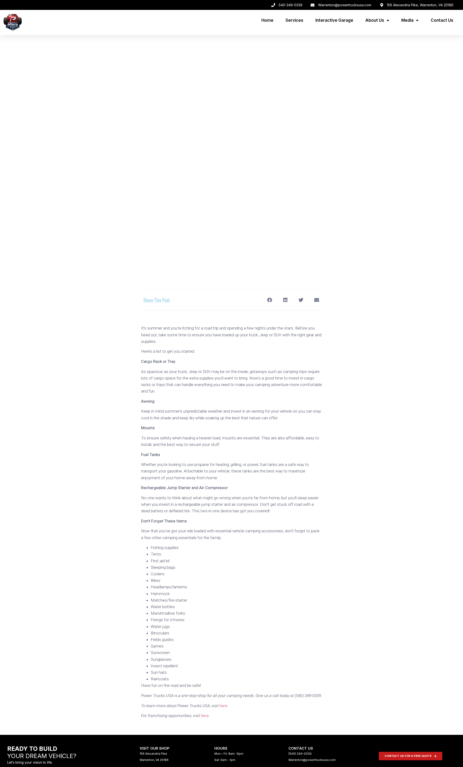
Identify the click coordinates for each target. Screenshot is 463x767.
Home (267, 20)
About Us (374, 20)
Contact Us (442, 20)
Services (294, 20)
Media (407, 20)
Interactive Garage (334, 20)
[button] (269, 300)
